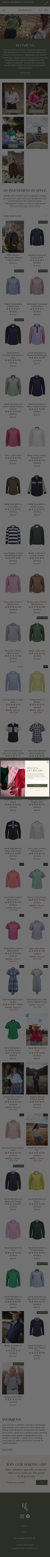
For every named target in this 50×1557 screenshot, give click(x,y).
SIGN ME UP (37, 785)
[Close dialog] (48, 762)
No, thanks (37, 790)
